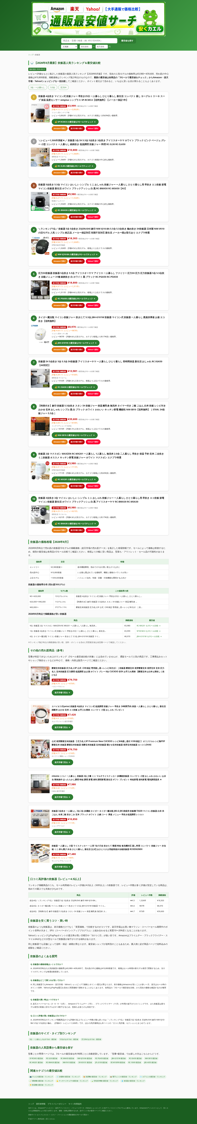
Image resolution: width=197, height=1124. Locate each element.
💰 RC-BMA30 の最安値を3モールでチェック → (75, 523)
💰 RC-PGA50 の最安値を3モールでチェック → (75, 298)
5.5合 (52, 87)
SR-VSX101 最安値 (85, 1062)
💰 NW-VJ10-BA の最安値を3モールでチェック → (76, 254)
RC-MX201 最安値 (36, 1062)
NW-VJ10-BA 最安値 (84, 1058)
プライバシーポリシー (57, 1104)
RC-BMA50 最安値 (67, 1058)
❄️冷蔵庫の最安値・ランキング (68, 1077)
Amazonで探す (60, 128)
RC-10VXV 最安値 (134, 1062)
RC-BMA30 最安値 (52, 1062)
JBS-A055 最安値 (150, 1062)
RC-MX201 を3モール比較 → (149, 625)
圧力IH (63, 87)
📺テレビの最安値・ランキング (41, 1077)
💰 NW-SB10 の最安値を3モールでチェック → (75, 435)
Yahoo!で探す (93, 128)
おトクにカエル (42, 1115)
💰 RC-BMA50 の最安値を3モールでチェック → (75, 210)
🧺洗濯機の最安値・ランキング (95, 1077)
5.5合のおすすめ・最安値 (69, 1039)
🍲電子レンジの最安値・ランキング (123, 1077)
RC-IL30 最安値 (51, 1058)
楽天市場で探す (77, 128)
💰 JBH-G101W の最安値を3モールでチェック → (76, 343)
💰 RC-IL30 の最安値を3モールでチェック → (74, 166)
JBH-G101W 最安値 (119, 1058)
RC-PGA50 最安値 (101, 1058)
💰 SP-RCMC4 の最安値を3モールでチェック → (75, 121)
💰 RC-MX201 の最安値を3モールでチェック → (75, 479)
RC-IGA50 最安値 (135, 1058)
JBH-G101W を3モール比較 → (149, 636)
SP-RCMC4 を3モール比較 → (149, 631)
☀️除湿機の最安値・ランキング (41, 1085)
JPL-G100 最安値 (101, 1062)
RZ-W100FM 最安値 (118, 1062)
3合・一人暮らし (38, 87)
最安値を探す (127, 40)
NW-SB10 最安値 (151, 1058)
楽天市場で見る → (62, 692)
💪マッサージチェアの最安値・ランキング (72, 1081)
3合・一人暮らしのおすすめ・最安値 (43, 1039)
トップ (31, 54)
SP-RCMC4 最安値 (36, 1058)
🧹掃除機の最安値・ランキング (41, 1081)
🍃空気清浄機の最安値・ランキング (104, 1081)
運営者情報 (40, 1104)
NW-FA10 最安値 (69, 1062)
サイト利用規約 (75, 1104)
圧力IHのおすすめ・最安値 (91, 1039)
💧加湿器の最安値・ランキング (133, 1081)
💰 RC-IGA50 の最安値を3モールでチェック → (75, 387)
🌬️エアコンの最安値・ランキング (152, 1077)
